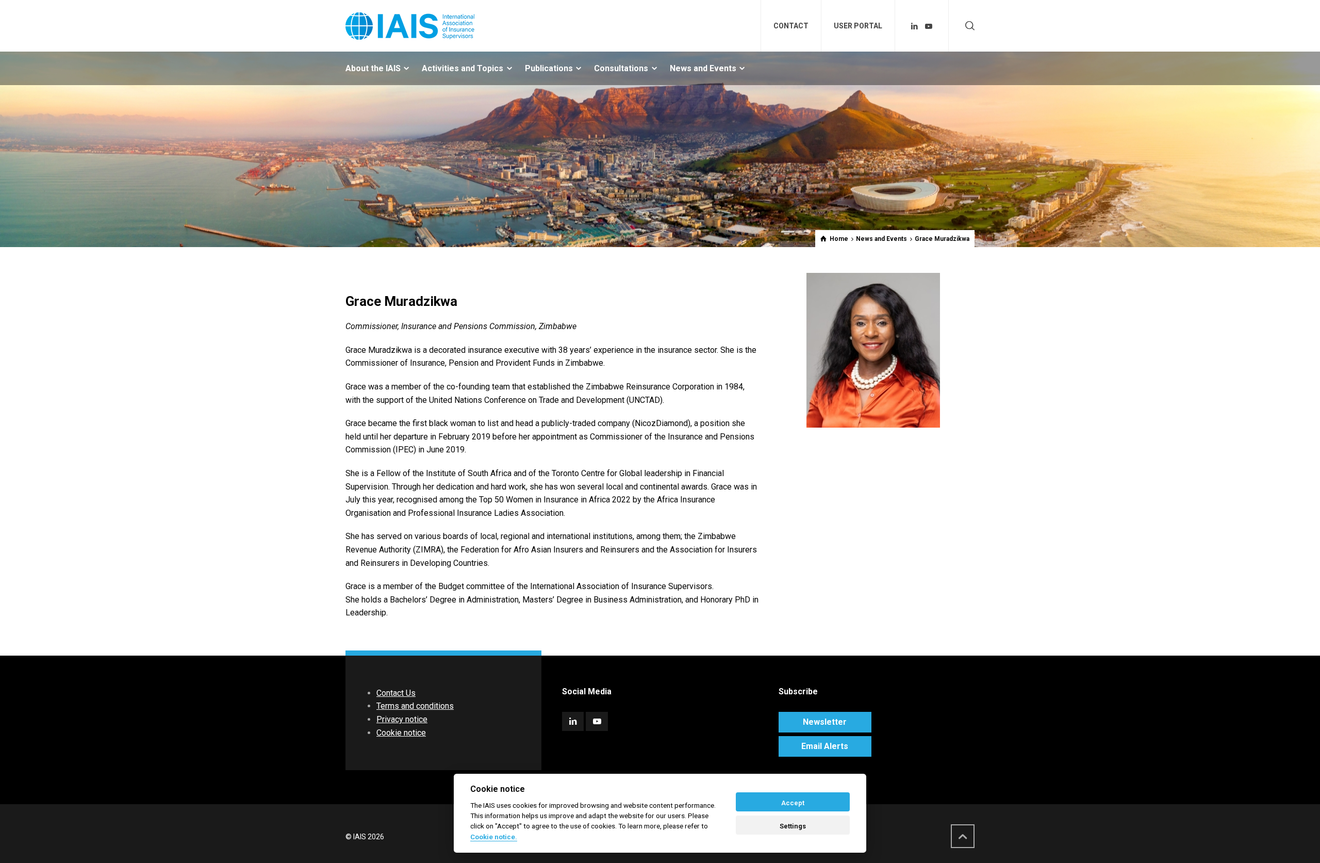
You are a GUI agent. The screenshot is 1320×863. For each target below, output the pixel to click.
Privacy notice (401, 719)
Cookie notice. (493, 837)
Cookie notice (401, 733)
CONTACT (790, 26)
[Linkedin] (915, 26)
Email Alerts (824, 746)
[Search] (968, 26)
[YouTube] (928, 26)
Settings (793, 826)
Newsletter (825, 722)
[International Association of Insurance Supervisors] (409, 26)
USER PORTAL (858, 26)
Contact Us (396, 693)
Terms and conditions (415, 706)
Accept (792, 803)
